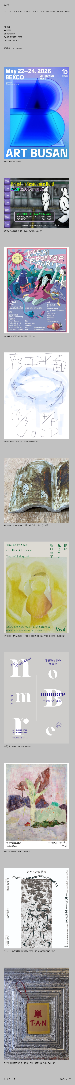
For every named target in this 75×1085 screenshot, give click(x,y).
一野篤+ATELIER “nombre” (17, 746)
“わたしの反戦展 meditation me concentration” (29, 951)
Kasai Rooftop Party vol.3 (19, 336)
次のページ (65, 1079)
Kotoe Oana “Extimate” (17, 851)
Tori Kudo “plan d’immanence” (21, 441)
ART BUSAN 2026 (12, 162)
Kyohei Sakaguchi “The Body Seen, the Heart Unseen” (34, 636)
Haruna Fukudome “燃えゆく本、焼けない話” (26, 525)
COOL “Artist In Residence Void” (23, 231)
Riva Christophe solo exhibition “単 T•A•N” (29, 1063)
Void (6, 5)
